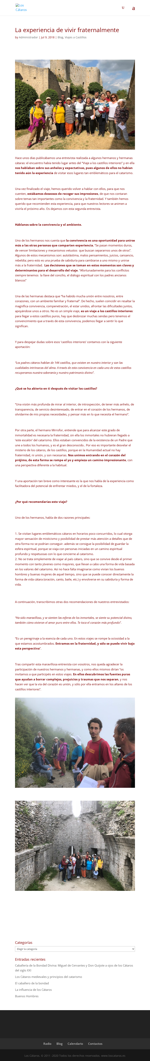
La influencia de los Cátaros (33, 990)
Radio (47, 1044)
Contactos (95, 1044)
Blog (60, 37)
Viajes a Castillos (76, 37)
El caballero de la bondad (32, 983)
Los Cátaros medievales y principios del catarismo (48, 977)
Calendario (75, 1044)
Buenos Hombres (26, 996)
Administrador (28, 37)
